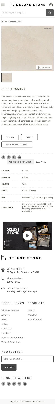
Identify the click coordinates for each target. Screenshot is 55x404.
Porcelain (32, 314)
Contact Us (6, 328)
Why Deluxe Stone (10, 310)
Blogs (4, 319)
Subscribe (9, 367)
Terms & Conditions (10, 342)
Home (4, 21)
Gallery (4, 324)
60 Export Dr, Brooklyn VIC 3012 (23, 272)
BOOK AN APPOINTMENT (17, 144)
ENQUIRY (10, 137)
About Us (5, 314)
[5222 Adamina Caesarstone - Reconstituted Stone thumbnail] (7, 77)
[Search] (50, 12)
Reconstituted (34, 319)
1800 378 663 (13, 281)
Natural (31, 310)
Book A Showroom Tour (12, 337)
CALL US (29, 137)
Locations (6, 333)
